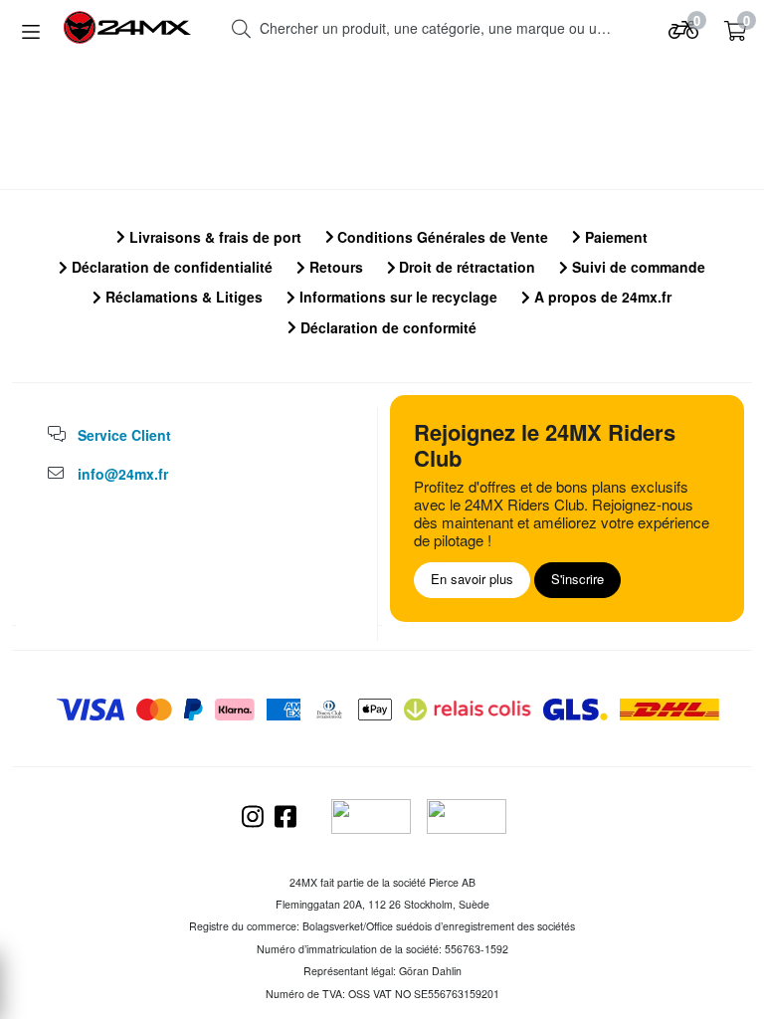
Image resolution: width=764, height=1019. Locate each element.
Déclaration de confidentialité (170, 267)
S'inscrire (577, 578)
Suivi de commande (636, 267)
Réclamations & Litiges (182, 296)
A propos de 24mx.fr (600, 296)
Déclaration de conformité (386, 327)
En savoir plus (472, 578)
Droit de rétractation (465, 267)
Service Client (124, 435)
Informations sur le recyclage (396, 296)
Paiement (614, 237)
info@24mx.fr (123, 474)
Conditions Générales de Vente (440, 237)
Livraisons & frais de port (213, 237)
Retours (334, 267)
